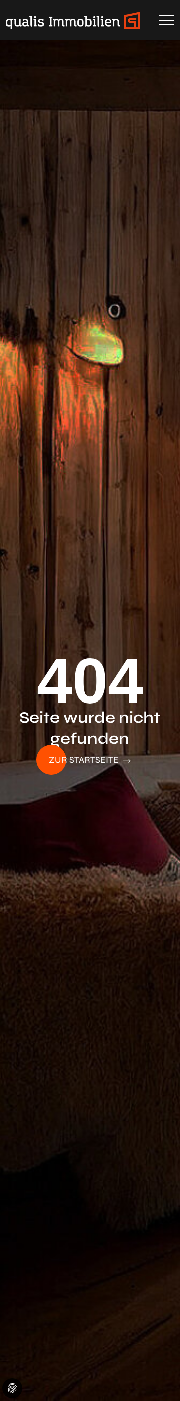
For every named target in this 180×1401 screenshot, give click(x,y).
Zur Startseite (85, 759)
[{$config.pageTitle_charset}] (90, 20)
